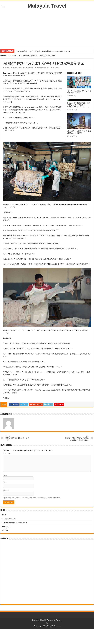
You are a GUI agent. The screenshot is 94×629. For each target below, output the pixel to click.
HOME (4, 515)
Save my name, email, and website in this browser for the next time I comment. (32, 498)
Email (5, 483)
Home (4, 55)
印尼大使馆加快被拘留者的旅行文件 (17, 438)
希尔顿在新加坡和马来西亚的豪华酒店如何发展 (79, 132)
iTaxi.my (59, 620)
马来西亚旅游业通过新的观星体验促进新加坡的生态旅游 (77, 438)
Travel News (12, 55)
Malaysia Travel (47, 6)
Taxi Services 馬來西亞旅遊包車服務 (14, 522)
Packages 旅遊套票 (8, 519)
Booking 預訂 (6, 526)
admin (7, 68)
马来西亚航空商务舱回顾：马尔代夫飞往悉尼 (79, 92)
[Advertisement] (47, 30)
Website (6, 490)
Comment (7, 453)
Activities (5, 530)
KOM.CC (43, 620)
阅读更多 (6, 398)
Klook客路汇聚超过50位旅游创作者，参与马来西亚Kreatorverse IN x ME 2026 (42, 51)
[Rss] (47, 623)
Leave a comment (42, 68)
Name (5, 475)
